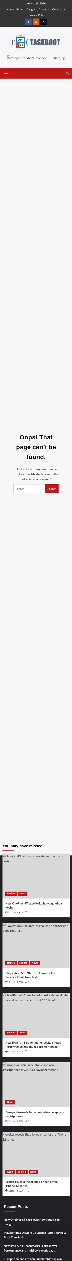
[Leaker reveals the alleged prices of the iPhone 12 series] (36, 1154)
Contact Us (58, 9)
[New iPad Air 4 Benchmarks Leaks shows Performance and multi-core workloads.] (36, 1015)
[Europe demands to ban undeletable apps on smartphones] (36, 1084)
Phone (20, 9)
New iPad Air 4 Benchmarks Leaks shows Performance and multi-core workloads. (30, 1248)
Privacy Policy (37, 15)
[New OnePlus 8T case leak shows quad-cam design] (36, 876)
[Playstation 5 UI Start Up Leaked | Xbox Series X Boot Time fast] (36, 945)
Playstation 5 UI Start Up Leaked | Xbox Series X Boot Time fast (35, 1235)
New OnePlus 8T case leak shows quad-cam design (32, 1222)
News (23, 893)
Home (10, 9)
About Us (44, 9)
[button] (6, 73)
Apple (10, 1171)
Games (11, 963)
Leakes (11, 893)
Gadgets (31, 9)
